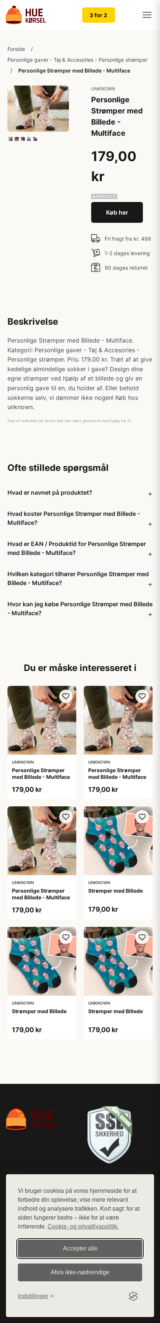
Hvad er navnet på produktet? (49, 492)
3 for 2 (99, 15)
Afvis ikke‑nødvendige (80, 1272)
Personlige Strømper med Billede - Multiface (74, 70)
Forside (16, 49)
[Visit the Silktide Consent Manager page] (133, 1296)
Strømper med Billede (115, 890)
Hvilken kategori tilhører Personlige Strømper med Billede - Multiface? (78, 578)
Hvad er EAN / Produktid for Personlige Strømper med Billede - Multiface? (76, 548)
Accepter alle (80, 1248)
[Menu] (147, 14)
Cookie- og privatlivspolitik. (83, 1226)
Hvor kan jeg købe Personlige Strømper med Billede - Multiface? (80, 608)
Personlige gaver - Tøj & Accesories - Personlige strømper (77, 60)
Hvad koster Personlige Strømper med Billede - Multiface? (73, 518)
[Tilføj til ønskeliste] (66, 696)
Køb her (117, 212)
